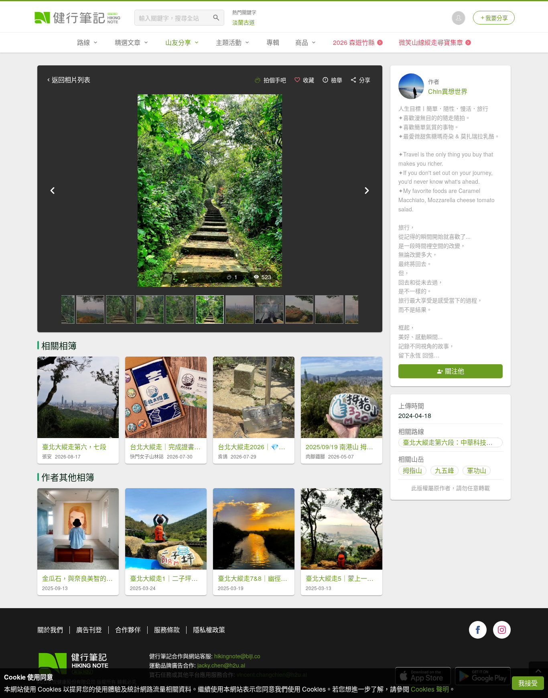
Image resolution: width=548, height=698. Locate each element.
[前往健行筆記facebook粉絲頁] (478, 630)
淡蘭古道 (243, 22)
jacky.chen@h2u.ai (221, 665)
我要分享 (496, 18)
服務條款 (167, 629)
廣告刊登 (89, 629)
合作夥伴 (128, 629)
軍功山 (476, 470)
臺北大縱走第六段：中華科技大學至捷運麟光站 (470, 442)
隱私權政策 (209, 629)
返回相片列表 (71, 79)
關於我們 (50, 629)
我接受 (528, 683)
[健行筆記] (77, 17)
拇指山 (412, 470)
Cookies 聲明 (430, 689)
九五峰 (444, 470)
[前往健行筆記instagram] (502, 630)
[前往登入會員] (458, 17)
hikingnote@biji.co (237, 656)
